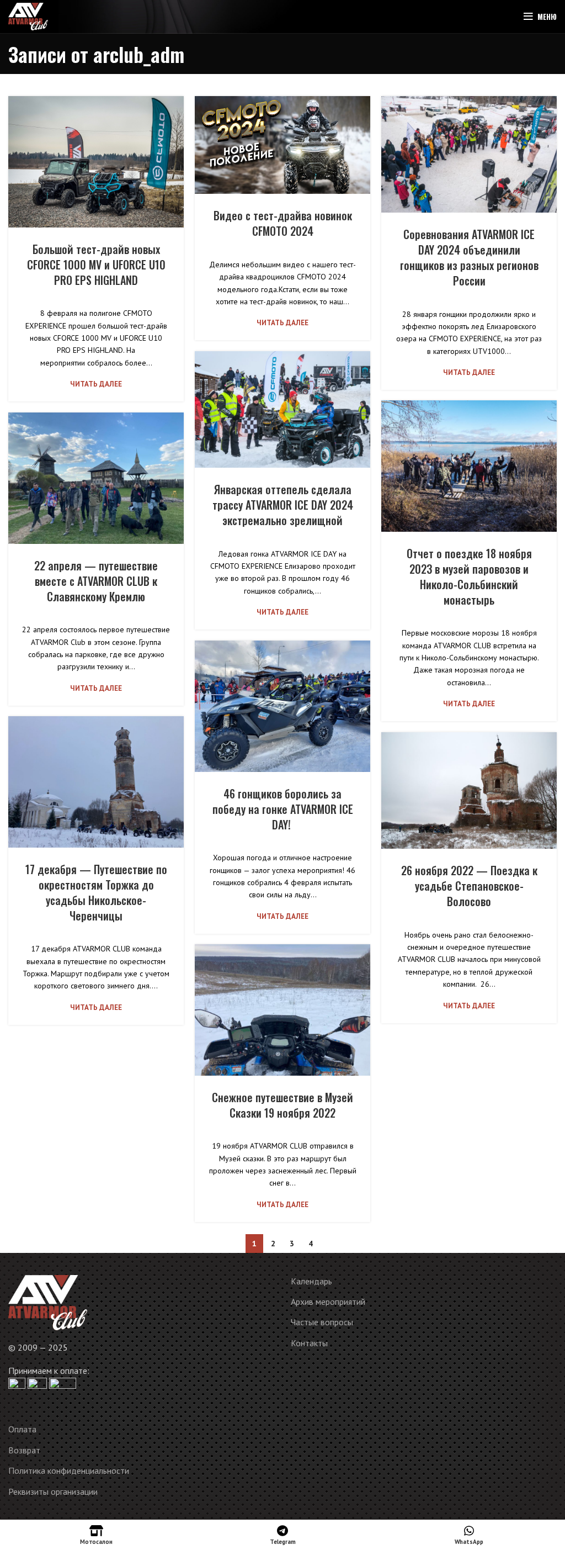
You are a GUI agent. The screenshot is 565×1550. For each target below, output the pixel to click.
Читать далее (96, 384)
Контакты (309, 1342)
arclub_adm (138, 53)
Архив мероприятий (328, 1301)
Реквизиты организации (53, 1491)
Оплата (22, 1429)
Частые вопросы (322, 1321)
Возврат (24, 1450)
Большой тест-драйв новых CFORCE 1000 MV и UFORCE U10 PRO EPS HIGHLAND (96, 264)
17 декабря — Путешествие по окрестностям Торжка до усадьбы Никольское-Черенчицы (96, 892)
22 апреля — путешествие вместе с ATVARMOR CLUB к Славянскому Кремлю (96, 581)
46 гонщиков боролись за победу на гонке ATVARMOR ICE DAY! (282, 809)
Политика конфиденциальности (68, 1470)
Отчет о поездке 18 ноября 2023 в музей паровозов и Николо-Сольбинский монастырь (469, 576)
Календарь (311, 1281)
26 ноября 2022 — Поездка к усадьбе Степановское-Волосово (469, 885)
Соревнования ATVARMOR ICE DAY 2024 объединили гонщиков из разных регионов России (469, 257)
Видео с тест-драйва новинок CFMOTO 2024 (283, 223)
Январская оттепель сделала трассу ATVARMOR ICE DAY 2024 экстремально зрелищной (282, 504)
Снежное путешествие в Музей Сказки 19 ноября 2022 (282, 1105)
